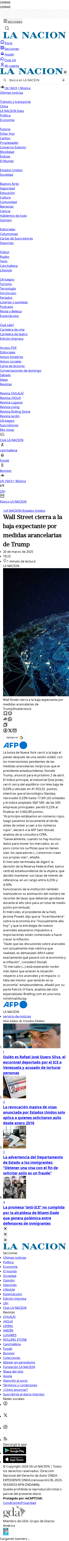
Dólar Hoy (7, 134)
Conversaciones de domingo (20, 370)
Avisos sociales (10, 361)
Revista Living (10, 407)
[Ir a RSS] (5, 1440)
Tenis (3, 261)
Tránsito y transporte (15, 102)
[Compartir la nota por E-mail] (14, 730)
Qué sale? (7, 325)
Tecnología (8, 288)
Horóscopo (8, 293)
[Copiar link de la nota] (5, 725)
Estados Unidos (11, 170)
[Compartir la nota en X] (10, 730)
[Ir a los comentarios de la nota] (10, 713)
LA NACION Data (12, 111)
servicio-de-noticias (17, 1016)
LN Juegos (7, 279)
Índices (5, 156)
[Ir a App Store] (14, 1462)
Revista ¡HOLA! (10, 398)
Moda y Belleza (11, 311)
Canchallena (9, 266)
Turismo (6, 284)
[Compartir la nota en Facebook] (5, 730)
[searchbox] (33, 80)
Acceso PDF (8, 348)
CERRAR (5, 2)
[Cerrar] (65, 72)
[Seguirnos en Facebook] (5, 1404)
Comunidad (8, 202)
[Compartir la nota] (5, 719)
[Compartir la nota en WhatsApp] (10, 719)
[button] (34, 286)
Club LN (10, 60)
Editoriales (7, 229)
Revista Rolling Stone (15, 411)
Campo (5, 138)
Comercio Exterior (13, 147)
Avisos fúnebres (11, 357)
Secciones (12, 49)
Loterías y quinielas (14, 302)
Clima (4, 106)
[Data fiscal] (5, 1534)
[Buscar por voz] (63, 80)
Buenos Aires (9, 184)
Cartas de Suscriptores (16, 238)
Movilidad (7, 152)
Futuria (5, 129)
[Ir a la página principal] (34, 37)
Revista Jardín (10, 416)
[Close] (5, 1228)
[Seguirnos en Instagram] (5, 1428)
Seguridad (7, 188)
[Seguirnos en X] (5, 1416)
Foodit (9, 54)
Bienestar (7, 206)
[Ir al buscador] (7, 28)
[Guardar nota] (5, 713)
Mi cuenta (12, 66)
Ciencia (5, 211)
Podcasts (6, 307)
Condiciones (12, 1503)
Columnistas (9, 234)
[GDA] (14, 1516)
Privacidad (28, 1503)
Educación (7, 193)
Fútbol (4, 252)
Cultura (5, 197)
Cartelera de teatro (14, 334)
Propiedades (9, 143)
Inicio (8, 43)
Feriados (6, 298)
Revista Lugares (11, 402)
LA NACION (12, 511)
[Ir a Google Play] (14, 1453)
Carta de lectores (12, 366)
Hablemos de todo (13, 216)
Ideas (4, 380)
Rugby (4, 257)
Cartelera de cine (12, 329)
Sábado (5, 375)
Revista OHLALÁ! (12, 393)
